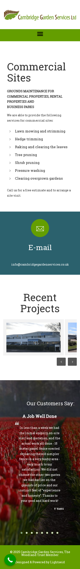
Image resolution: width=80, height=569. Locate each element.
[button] (40, 34)
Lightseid (57, 562)
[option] (33, 337)
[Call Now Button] (10, 560)
